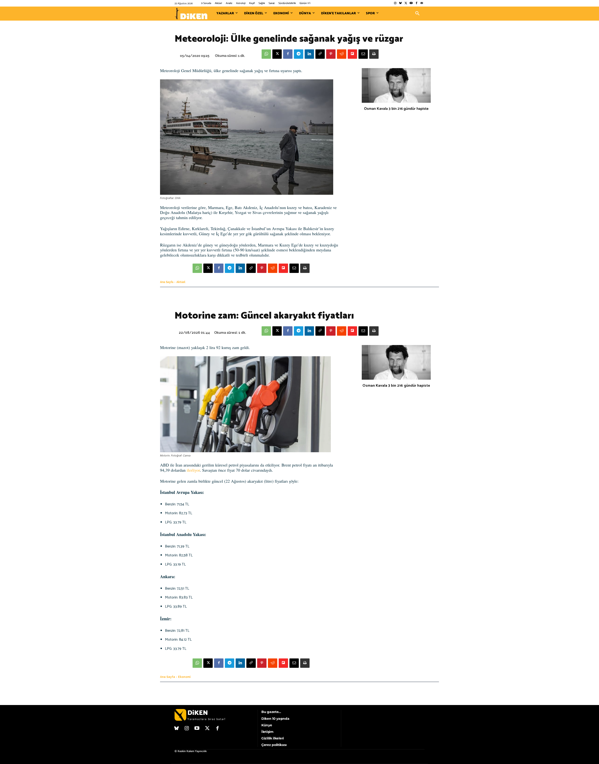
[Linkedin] (309, 54)
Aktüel (180, 282)
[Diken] (191, 13)
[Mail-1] (421, 3)
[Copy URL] (320, 54)
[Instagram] (395, 3)
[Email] (363, 54)
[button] (417, 14)
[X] (277, 54)
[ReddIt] (341, 54)
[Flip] (352, 54)
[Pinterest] (331, 54)
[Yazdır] (374, 54)
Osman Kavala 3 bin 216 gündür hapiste (396, 109)
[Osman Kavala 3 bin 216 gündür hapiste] (396, 85)
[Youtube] (411, 3)
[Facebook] (416, 3)
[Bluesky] (400, 3)
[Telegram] (298, 54)
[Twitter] (406, 3)
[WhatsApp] (266, 54)
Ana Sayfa (166, 282)
